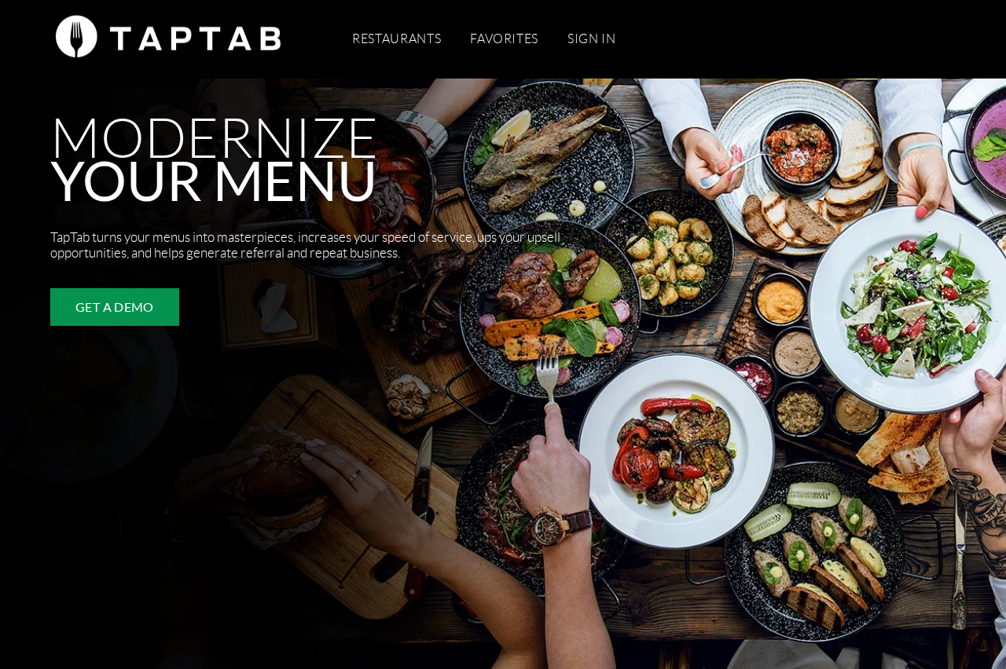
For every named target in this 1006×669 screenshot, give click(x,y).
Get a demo (114, 306)
